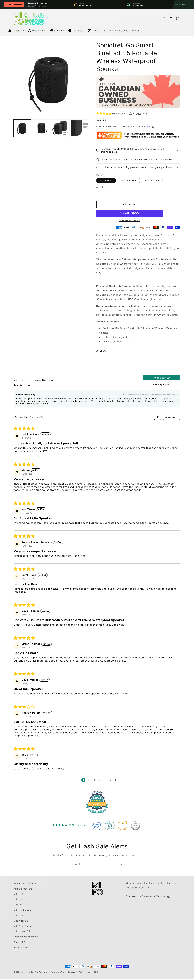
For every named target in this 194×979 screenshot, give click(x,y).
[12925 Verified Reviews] (97, 813)
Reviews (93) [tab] (21, 417)
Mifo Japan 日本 (22, 931)
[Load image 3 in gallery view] (61, 128)
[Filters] (157, 417)
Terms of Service (23, 942)
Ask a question (161, 384)
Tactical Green (129, 180)
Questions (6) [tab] (36, 417)
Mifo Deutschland (23, 910)
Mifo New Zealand (23, 926)
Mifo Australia (21, 920)
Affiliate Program (23, 888)
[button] (38, 30)
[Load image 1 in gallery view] (22, 128)
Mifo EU (18, 904)
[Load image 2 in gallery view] (41, 128)
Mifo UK (18, 899)
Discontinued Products (26, 936)
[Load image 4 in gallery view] (80, 128)
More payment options (129, 220)
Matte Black (106, 180)
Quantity (100, 187)
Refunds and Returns (25, 883)
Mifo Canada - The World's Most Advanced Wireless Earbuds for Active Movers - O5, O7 (61, 972)
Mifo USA (18, 894)
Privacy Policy (21, 947)
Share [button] (103, 350)
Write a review (161, 377)
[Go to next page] (116, 780)
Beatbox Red (152, 180)
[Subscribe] (120, 864)
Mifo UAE (18, 915)
